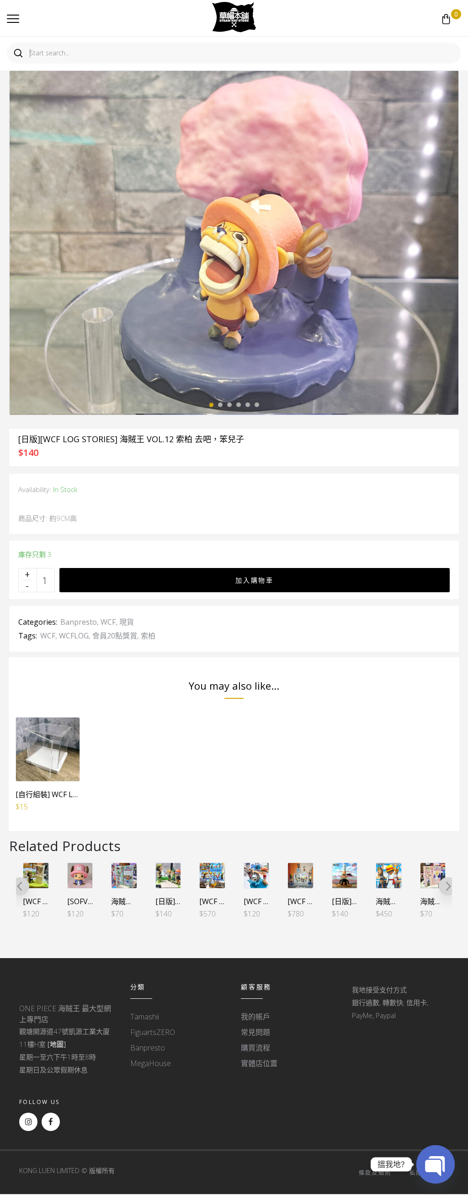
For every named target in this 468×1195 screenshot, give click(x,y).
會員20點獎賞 (114, 636)
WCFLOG (74, 636)
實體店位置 (259, 1063)
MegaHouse (150, 1063)
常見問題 (255, 1032)
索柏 (148, 636)
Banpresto (78, 622)
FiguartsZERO (152, 1032)
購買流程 (255, 1048)
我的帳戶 (255, 1017)
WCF (108, 622)
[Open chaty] (435, 1164)
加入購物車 (254, 580)
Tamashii (144, 1017)
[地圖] (57, 1044)
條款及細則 (375, 1173)
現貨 (126, 622)
